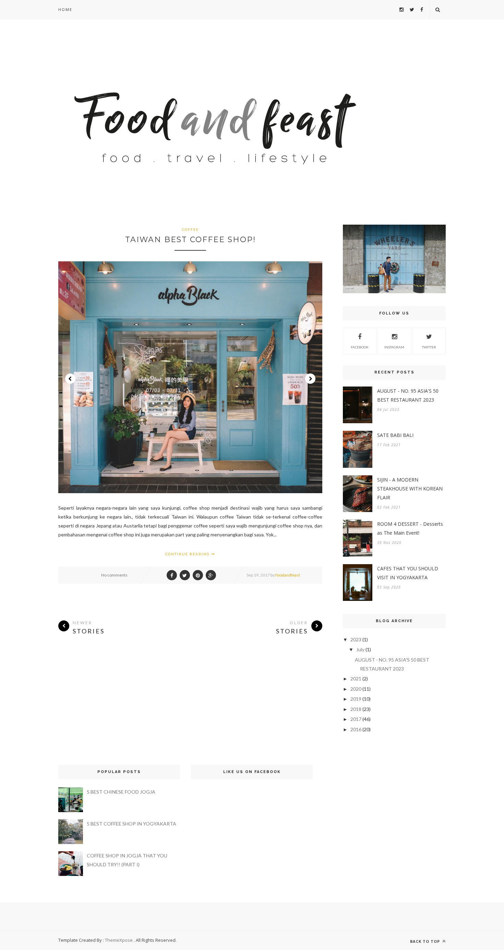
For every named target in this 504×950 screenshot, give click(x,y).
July (360, 649)
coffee (190, 229)
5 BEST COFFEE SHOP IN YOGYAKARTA (131, 824)
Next (310, 378)
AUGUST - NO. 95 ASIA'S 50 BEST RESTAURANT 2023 (408, 395)
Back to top (425, 941)
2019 (355, 699)
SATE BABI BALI (395, 435)
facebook (360, 347)
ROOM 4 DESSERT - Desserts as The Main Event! (410, 528)
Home (65, 9)
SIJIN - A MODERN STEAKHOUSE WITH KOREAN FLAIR (410, 488)
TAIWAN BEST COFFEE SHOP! (190, 239)
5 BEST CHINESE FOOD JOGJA (121, 792)
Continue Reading (188, 554)
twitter (429, 347)
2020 (355, 689)
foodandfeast (287, 575)
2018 (355, 709)
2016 (355, 729)
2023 (355, 639)
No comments (114, 575)
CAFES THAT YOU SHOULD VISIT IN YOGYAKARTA (407, 573)
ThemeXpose (119, 940)
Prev (70, 378)
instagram (394, 347)
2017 (355, 719)
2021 (355, 678)
